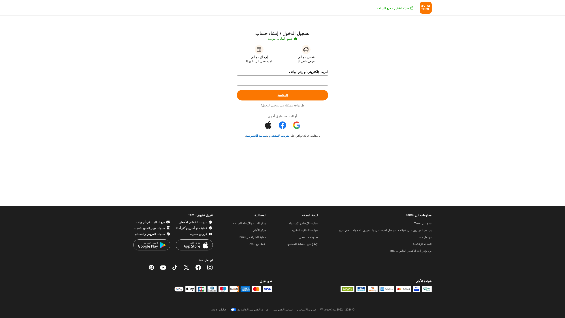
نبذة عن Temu (423, 223)
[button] (426, 8)
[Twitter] (186, 267)
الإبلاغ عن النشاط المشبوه (302, 244)
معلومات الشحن (308, 237)
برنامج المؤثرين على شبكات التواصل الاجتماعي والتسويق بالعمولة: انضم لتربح (385, 230)
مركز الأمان (259, 230)
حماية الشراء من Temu (252, 237)
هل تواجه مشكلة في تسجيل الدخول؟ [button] (282, 105)
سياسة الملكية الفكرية (305, 230)
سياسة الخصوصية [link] (256, 136)
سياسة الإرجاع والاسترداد (303, 223)
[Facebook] (198, 267)
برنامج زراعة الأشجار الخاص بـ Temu (410, 251)
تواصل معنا (425, 237)
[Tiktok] (175, 267)
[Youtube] (163, 267)
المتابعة (282, 95)
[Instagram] (210, 267)
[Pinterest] (151, 267)
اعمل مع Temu (257, 244)
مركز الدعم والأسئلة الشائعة (249, 223)
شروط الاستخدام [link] (279, 136)
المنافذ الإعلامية (422, 244)
